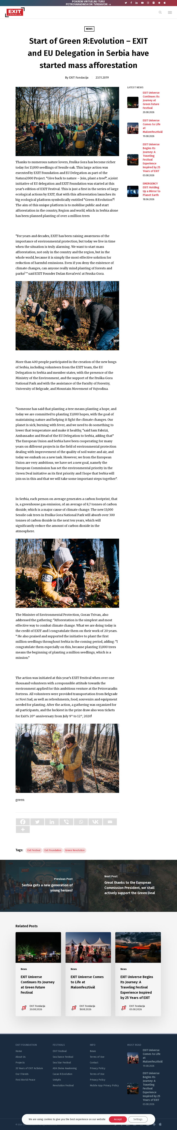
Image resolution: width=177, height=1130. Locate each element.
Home (19, 1051)
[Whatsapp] (81, 821)
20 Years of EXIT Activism (29, 1068)
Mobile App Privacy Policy (104, 1085)
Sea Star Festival (62, 1062)
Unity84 (57, 1079)
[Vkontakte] (95, 821)
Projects (20, 1062)
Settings (137, 1119)
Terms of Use (97, 1056)
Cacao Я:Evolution (62, 1074)
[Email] (110, 821)
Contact (94, 1062)
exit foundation (52, 850)
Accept (118, 1119)
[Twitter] (37, 821)
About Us (21, 1056)
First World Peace (25, 1079)
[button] (170, 12)
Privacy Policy (97, 1068)
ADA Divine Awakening (65, 1068)
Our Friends (22, 1074)
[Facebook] (23, 821)
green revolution (75, 850)
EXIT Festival (60, 1051)
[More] (23, 829)
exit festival (33, 850)
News (89, 28)
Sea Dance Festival (63, 1056)
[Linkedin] (52, 821)
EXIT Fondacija (78, 77)
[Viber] (66, 821)
